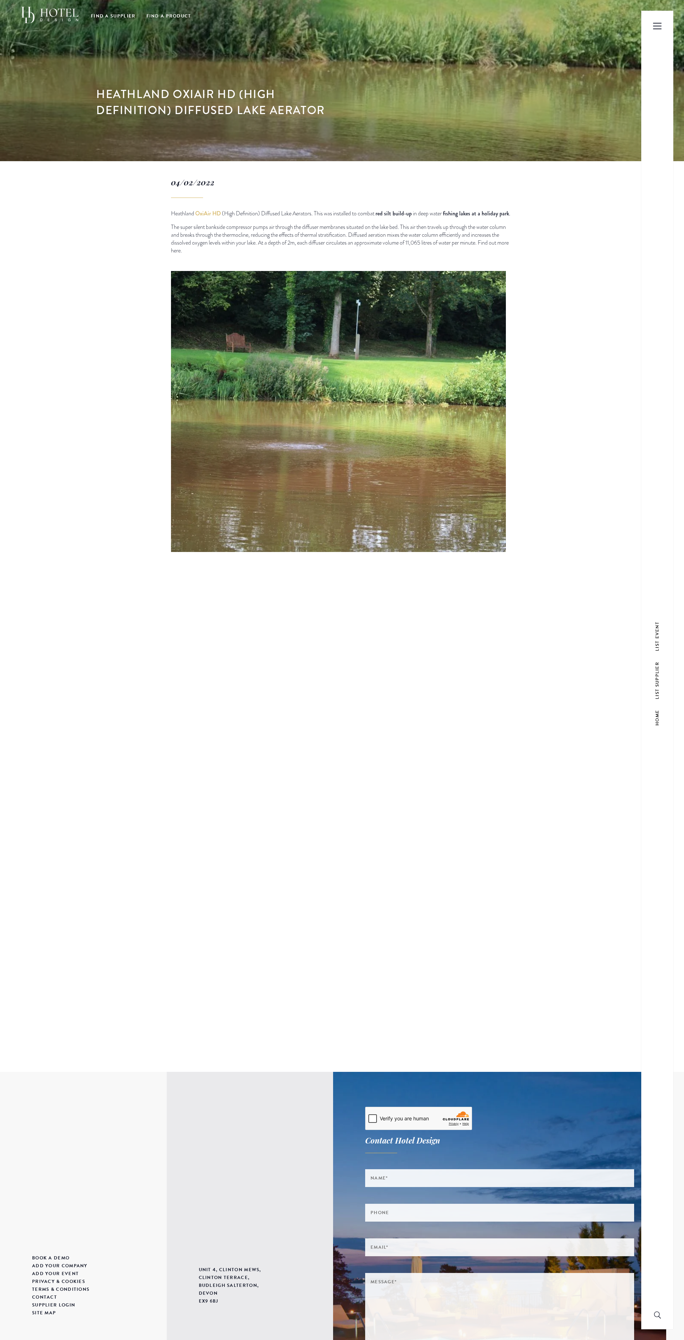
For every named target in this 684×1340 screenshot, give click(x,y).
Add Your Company (60, 1265)
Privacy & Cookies (58, 1281)
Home (657, 718)
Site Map (44, 1312)
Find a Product (168, 16)
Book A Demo (50, 1258)
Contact (44, 1297)
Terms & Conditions (60, 1289)
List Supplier (657, 680)
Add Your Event (55, 1273)
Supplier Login (53, 1305)
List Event (657, 636)
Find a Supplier (113, 16)
